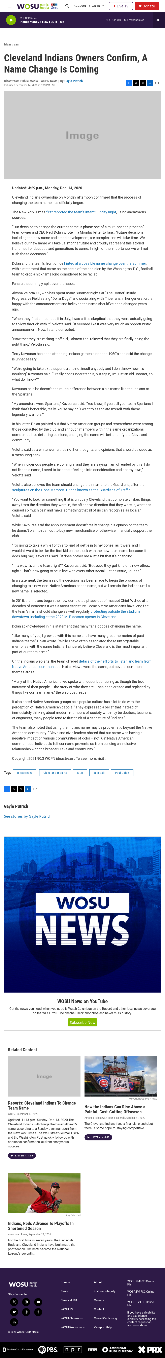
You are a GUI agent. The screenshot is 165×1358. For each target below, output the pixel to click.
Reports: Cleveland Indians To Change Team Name (42, 1106)
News (64, 1291)
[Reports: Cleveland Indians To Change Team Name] (44, 1076)
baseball (99, 772)
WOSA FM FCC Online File (140, 1293)
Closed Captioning (105, 1318)
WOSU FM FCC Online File (140, 1283)
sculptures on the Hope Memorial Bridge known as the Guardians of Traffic (71, 490)
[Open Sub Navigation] (103, 6)
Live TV (123, 6)
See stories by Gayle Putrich (28, 816)
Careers (99, 1300)
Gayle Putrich (73, 81)
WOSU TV (67, 1309)
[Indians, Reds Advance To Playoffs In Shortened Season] (44, 1193)
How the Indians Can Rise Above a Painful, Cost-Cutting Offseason (115, 1109)
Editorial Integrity (104, 1291)
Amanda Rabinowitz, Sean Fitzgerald (105, 1117)
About (98, 1282)
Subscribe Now (82, 1022)
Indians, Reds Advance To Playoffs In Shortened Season (41, 1226)
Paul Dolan (122, 772)
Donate (148, 6)
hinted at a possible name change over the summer (105, 263)
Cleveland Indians (55, 772)
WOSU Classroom (72, 1318)
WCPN (11, 1114)
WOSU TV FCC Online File (140, 1304)
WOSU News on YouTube (82, 1001)
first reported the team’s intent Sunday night (81, 212)
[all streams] (159, 20)
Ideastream (12, 44)
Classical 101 (69, 1300)
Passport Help (103, 1327)
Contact (99, 1309)
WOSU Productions (73, 1327)
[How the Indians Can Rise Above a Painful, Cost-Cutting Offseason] (121, 1076)
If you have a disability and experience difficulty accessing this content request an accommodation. (142, 1319)
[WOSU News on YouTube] (82, 915)
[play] (11, 20)
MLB (80, 772)
